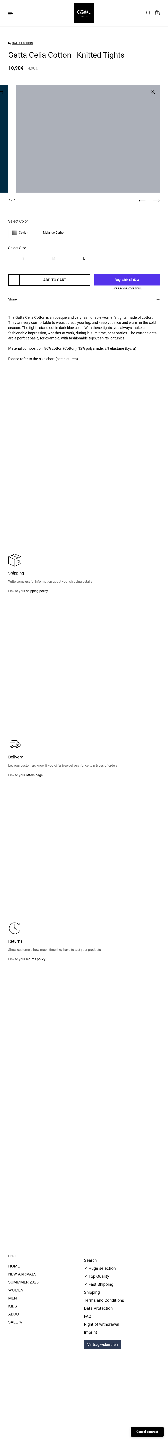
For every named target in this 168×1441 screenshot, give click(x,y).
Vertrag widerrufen (102, 1344)
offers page (34, 775)
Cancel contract (147, 1432)
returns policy (35, 959)
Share (12, 299)
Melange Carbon (54, 232)
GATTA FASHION (22, 43)
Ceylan (23, 232)
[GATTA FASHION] (84, 13)
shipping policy (37, 591)
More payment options (127, 288)
